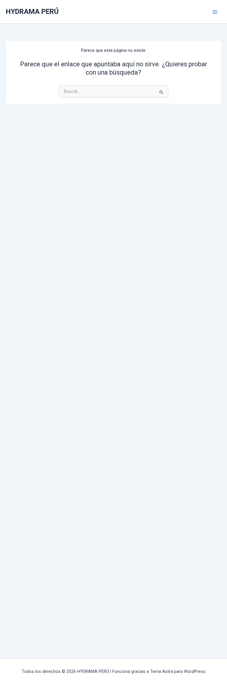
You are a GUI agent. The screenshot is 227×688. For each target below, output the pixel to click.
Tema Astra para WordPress (177, 671)
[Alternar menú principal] (215, 12)
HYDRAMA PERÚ (32, 11)
